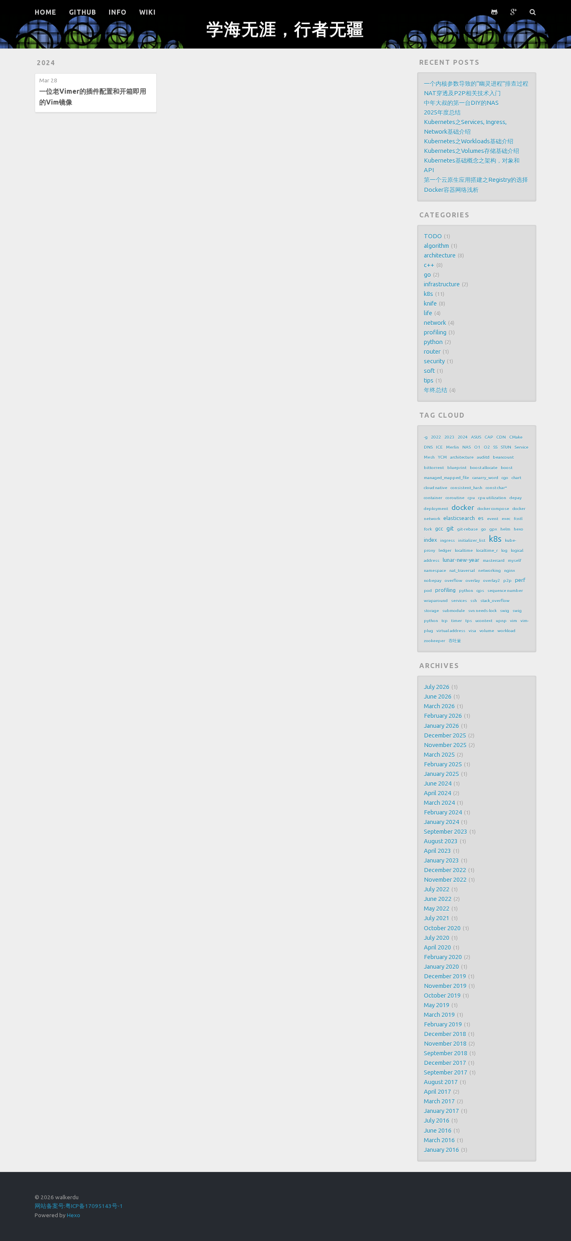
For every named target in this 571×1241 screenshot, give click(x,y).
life (428, 313)
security (434, 361)
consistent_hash (466, 487)
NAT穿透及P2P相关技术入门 (462, 93)
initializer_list (471, 540)
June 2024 (437, 783)
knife (430, 303)
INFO (118, 12)
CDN (501, 437)
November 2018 (445, 1043)
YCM (442, 457)
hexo (518, 529)
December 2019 (445, 976)
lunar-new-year (461, 560)
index (430, 540)
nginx (509, 570)
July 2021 (436, 918)
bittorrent (434, 467)
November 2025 (445, 745)
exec (506, 518)
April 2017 (437, 1091)
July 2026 (436, 687)
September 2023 (445, 831)
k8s (428, 294)
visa (472, 630)
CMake (516, 437)
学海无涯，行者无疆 (285, 29)
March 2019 (439, 1014)
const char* (496, 487)
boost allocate (483, 467)
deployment (436, 508)
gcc (439, 528)
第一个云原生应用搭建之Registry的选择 (476, 179)
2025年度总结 (442, 112)
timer (456, 620)
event (492, 518)
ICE (439, 447)
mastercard (494, 560)
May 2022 (436, 908)
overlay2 (491, 580)
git (450, 528)
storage (431, 610)
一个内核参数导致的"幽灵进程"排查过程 (476, 83)
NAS (466, 447)
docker (462, 507)
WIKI (147, 12)
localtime (464, 550)
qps (480, 590)
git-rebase (467, 529)
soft (429, 371)
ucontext (483, 620)
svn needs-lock (482, 610)
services (459, 600)
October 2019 (442, 995)
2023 (449, 437)
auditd (483, 457)
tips (428, 380)
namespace (435, 570)
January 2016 (441, 1150)
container (433, 497)
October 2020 (442, 928)
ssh (473, 600)
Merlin (452, 447)
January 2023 (441, 860)
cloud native (435, 487)
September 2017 (445, 1072)
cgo (505, 477)
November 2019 (445, 986)
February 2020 (443, 957)
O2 (487, 447)
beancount (503, 457)
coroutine (455, 497)
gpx (493, 529)
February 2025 (443, 764)
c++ (429, 265)
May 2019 (436, 1005)
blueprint (456, 467)
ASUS (476, 437)
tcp (444, 620)
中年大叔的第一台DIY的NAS (461, 103)
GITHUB (82, 12)
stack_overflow (495, 600)
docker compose (493, 508)
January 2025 (441, 774)
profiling (435, 332)
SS (495, 447)
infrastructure (442, 284)
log (504, 550)
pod (428, 590)
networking (489, 570)
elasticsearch (459, 518)
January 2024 (441, 822)
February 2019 (443, 1024)
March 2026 (439, 706)
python (433, 342)
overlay (473, 580)
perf (520, 580)
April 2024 (437, 793)
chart (516, 477)
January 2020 (441, 966)
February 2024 (443, 812)
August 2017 (441, 1082)
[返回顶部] (539, 1174)
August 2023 (441, 841)
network (435, 322)
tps (468, 620)
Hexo (73, 1215)
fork (428, 529)
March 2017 (439, 1101)
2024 (46, 62)
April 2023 (437, 851)
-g (426, 437)
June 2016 (437, 1130)
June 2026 (437, 696)
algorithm (436, 246)
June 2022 (437, 899)
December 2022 (445, 870)
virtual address (450, 630)
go (427, 274)
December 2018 (445, 1034)
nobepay (432, 580)
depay (516, 497)
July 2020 (436, 938)
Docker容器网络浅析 (451, 189)
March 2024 (439, 802)
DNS (428, 447)
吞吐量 (455, 640)
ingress (447, 540)
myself (514, 560)
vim (513, 620)
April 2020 (437, 947)
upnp (501, 620)
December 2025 (445, 735)
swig (504, 610)
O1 (477, 447)
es (481, 518)
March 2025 (439, 754)
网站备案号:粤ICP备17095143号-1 (79, 1206)
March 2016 (439, 1140)
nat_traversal (462, 570)
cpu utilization (492, 497)
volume (486, 630)
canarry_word (485, 477)
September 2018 (445, 1053)
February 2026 (443, 715)
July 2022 (436, 889)
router (432, 351)
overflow (453, 580)
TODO (433, 236)
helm (505, 529)
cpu (471, 497)
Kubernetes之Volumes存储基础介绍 (471, 151)
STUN (506, 447)
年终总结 (435, 390)
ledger (444, 550)
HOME (45, 12)
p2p (507, 580)
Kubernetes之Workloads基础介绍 (468, 141)
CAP (488, 437)
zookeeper (434, 640)
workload (506, 630)
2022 (436, 437)
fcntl (518, 518)
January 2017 (441, 1111)
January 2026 (441, 726)
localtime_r (487, 550)
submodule (453, 610)
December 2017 (445, 1063)
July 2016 (436, 1120)
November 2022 (445, 879)
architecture (440, 255)
